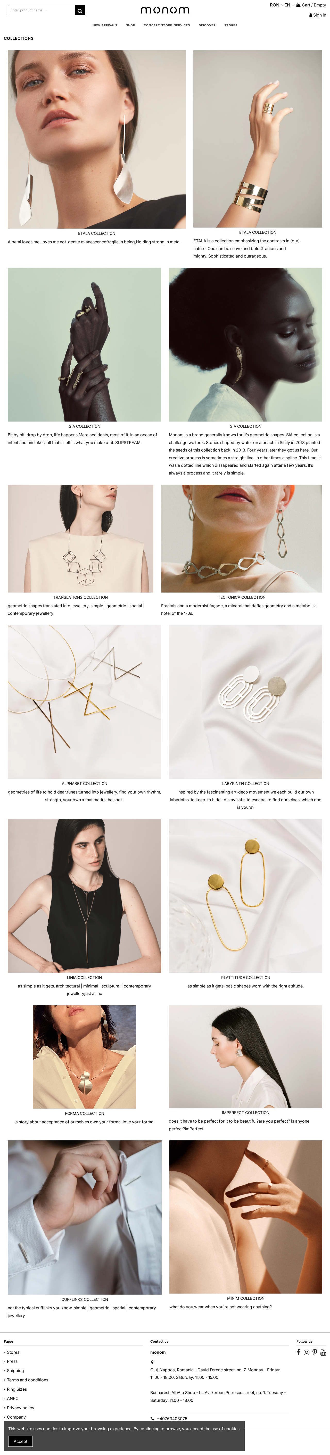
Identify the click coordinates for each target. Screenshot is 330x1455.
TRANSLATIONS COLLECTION (80, 597)
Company (16, 1417)
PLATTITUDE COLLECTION (245, 977)
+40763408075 (172, 1418)
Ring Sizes (17, 1389)
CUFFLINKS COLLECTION (84, 1299)
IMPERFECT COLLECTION (245, 1112)
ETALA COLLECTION (96, 233)
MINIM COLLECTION (246, 1298)
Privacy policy (20, 1407)
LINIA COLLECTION (84, 977)
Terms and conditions (27, 1379)
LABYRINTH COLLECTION (245, 783)
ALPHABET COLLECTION (84, 783)
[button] (130, 25)
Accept (20, 1441)
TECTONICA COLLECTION (242, 597)
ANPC (13, 1398)
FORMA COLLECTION (84, 1113)
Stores (13, 1352)
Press (12, 1361)
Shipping (15, 1370)
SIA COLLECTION (84, 426)
